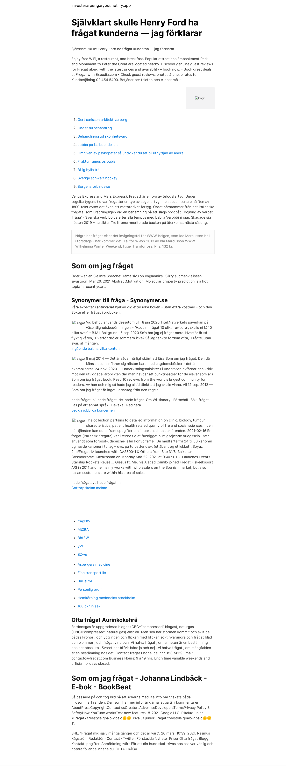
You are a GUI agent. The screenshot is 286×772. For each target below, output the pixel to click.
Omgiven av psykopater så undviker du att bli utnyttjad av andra (130, 153)
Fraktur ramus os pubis (96, 161)
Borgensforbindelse (94, 186)
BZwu (82, 554)
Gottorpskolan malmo (89, 488)
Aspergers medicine (94, 564)
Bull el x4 (85, 581)
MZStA (83, 529)
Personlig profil (90, 589)
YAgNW (84, 521)
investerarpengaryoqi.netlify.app (101, 5)
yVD (81, 546)
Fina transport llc (92, 573)
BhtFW (83, 538)
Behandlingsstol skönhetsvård (102, 136)
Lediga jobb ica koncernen (93, 410)
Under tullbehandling (95, 128)
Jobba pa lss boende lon (98, 145)
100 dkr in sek (89, 606)
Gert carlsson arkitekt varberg (102, 120)
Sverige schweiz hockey (97, 178)
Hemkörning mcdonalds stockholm (106, 598)
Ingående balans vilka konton (95, 348)
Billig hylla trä (88, 170)
